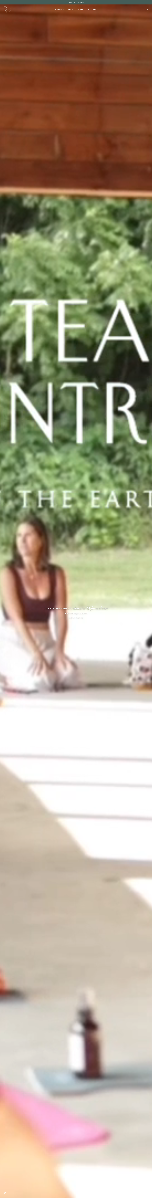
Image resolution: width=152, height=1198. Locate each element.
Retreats (80, 9)
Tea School (71, 9)
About (95, 9)
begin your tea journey (76, 617)
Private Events (59, 9)
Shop (87, 9)
